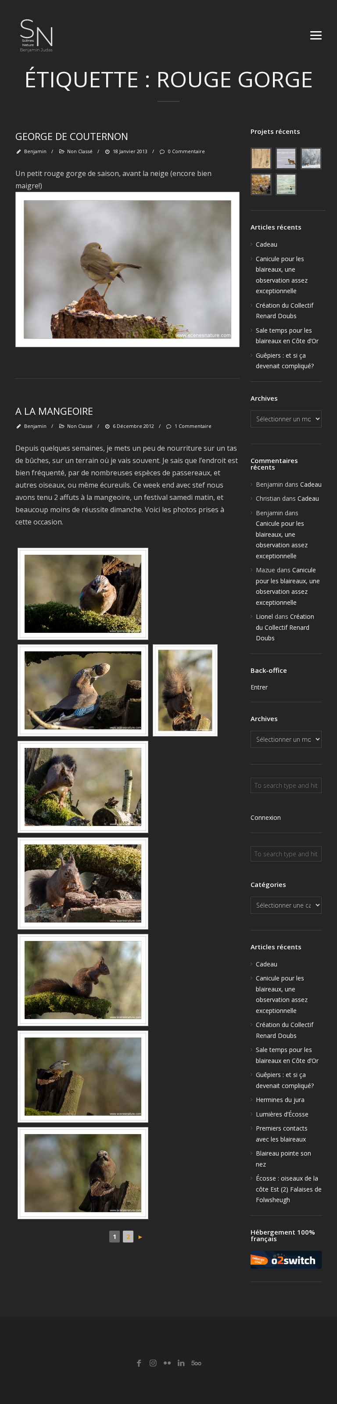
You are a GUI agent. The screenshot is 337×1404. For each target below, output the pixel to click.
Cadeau (266, 244)
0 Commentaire (186, 151)
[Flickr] (166, 1363)
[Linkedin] (181, 1363)
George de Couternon (71, 136)
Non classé (80, 151)
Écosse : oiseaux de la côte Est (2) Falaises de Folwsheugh (289, 1189)
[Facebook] (138, 1363)
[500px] (195, 1363)
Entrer (259, 687)
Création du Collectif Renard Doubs (285, 627)
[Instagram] (152, 1363)
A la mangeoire (54, 410)
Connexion (266, 817)
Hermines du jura (280, 1099)
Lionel (264, 616)
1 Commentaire (193, 426)
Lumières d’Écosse (282, 1114)
